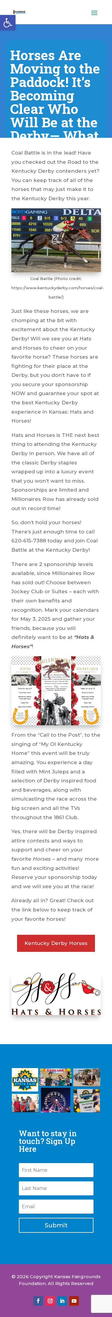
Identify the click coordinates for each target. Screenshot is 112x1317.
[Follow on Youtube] (74, 1301)
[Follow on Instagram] (50, 1301)
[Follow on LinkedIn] (62, 1301)
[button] (8, 22)
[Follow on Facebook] (38, 1301)
